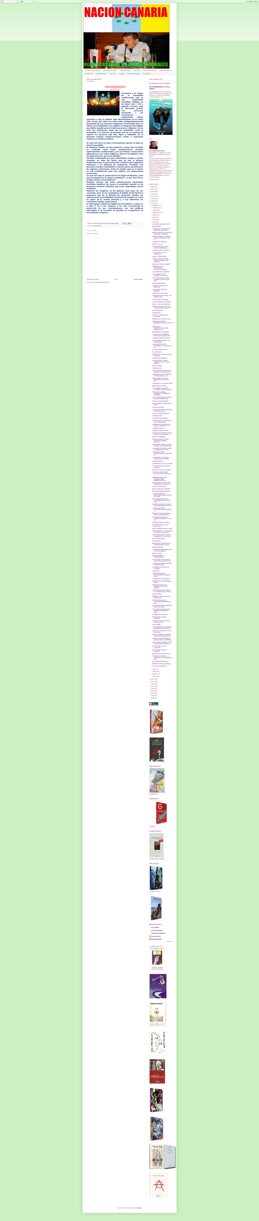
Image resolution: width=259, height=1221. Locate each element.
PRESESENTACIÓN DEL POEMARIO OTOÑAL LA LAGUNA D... (162, 323)
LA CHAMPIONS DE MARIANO (160, 272)
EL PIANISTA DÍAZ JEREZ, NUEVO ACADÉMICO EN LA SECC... (161, 449)
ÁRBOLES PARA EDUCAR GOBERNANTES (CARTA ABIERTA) (160, 586)
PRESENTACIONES (133, 74)
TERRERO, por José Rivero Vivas (161, 319)
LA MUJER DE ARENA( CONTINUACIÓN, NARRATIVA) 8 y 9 (162, 509)
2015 (152, 684)
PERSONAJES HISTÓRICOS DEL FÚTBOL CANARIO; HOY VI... (161, 425)
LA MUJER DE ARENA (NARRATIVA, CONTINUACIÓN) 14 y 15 (162, 375)
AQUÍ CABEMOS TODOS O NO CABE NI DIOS (160, 341)
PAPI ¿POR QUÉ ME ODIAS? (160, 661)
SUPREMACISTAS (157, 416)
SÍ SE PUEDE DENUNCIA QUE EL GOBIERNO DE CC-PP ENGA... (161, 535)
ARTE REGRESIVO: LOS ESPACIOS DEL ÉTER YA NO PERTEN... (162, 531)
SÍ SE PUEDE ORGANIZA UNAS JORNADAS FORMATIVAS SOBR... (161, 611)
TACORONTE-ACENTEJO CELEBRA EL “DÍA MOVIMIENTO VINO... (162, 657)
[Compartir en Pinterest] (131, 223)
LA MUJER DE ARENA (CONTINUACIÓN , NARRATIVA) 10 (162, 453)
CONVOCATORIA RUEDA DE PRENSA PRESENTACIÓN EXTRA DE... (160, 260)
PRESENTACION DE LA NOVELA (161, 664)
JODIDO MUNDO (157, 594)
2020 (152, 198)
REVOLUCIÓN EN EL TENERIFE (161, 489)
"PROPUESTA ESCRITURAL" (160, 293)
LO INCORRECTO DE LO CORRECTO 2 (159, 253)
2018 (152, 203)
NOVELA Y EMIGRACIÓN (159, 256)
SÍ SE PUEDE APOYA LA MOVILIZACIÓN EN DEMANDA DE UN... (161, 575)
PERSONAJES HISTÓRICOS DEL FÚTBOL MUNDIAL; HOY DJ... (161, 307)
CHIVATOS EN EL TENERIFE (160, 299)
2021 (152, 196)
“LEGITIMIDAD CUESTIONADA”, (161, 578)
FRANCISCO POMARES (158, 933)
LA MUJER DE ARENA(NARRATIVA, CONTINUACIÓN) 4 (162, 606)
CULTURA (137, 70)
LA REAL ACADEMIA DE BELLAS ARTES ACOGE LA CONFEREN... (162, 639)
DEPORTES (89, 74)
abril (153, 669)
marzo (154, 671)
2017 (152, 679)
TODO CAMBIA (156, 624)
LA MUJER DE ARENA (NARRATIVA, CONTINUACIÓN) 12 (162, 410)
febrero (154, 674)
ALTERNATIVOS (156, 368)
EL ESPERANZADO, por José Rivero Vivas (160, 525)
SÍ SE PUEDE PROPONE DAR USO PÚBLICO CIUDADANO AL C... (162, 433)
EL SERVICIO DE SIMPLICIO (160, 418)
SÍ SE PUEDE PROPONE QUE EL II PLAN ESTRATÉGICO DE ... (162, 398)
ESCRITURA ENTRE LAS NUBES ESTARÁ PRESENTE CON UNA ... (162, 505)
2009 (152, 698)
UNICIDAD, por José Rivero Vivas (161, 653)
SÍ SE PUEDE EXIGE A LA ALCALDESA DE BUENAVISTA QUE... (161, 602)
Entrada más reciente (93, 279)
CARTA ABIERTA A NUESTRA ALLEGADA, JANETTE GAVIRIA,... (162, 389)
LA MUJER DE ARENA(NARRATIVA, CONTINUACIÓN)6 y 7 (162, 550)
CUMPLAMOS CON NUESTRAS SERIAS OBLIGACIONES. (161, 229)
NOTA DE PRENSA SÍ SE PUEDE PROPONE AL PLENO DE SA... (161, 483)
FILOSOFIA (146, 74)
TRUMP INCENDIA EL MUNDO (160, 522)
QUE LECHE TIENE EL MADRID (161, 264)
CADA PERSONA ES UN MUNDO (161, 302)
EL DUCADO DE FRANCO (159, 666)
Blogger (139, 1208)
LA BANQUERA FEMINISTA (159, 358)
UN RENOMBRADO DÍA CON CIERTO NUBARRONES (160, 247)
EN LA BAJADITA (157, 352)
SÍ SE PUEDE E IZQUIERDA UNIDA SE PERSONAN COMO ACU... (162, 643)
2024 (152, 189)
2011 (152, 693)
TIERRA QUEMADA (157, 547)
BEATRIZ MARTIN (156, 939)
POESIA (121, 74)
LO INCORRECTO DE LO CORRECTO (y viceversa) (160, 275)
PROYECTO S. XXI (157, 244)
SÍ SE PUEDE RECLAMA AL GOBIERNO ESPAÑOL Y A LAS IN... (161, 519)
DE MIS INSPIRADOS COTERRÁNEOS (158, 556)
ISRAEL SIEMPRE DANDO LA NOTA (162, 528)
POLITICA (112, 74)
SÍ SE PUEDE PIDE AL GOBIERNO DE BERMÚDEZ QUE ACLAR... (161, 627)
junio (154, 219)
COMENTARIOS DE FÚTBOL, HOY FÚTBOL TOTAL (161, 296)
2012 (152, 691)
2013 (152, 688)
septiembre (155, 212)
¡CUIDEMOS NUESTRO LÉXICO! (161, 338)
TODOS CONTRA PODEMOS (160, 401)
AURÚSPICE (155, 571)
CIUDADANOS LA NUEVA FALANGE (162, 383)
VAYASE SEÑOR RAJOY (159, 283)
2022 (152, 194)
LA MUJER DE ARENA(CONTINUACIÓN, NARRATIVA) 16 (160, 328)
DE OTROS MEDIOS (150, 70)
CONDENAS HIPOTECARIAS (160, 430)
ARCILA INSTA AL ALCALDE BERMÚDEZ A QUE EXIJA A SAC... (160, 380)
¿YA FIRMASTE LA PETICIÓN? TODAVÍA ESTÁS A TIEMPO (160, 458)
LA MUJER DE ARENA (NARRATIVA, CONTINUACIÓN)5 (162, 564)
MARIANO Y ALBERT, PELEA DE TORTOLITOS (161, 597)
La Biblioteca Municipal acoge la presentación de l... (161, 621)
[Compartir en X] (127, 223)
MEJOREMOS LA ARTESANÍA (160, 332)
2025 (152, 187)
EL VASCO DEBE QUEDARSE (160, 413)
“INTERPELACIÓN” (157, 461)
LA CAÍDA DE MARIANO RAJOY (161, 224)
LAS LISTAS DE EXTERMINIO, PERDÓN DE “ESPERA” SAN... (161, 335)
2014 (152, 686)
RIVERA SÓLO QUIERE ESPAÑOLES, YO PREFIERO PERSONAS (161, 393)
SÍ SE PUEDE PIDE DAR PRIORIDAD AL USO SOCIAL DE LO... (162, 346)
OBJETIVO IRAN (156, 553)
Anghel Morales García (157, 151)
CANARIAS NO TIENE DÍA (159, 241)
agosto (154, 215)
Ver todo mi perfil (153, 179)
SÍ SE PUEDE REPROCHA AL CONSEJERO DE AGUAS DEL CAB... (161, 500)
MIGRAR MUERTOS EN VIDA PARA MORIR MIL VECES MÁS (162, 233)
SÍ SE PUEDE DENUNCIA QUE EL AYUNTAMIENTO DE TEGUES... (161, 590)
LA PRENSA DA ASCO (158, 428)
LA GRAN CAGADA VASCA (159, 349)
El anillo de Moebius (157, 930)
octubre (154, 210)
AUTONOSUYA (156, 313)
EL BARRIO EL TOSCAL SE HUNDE (162, 463)
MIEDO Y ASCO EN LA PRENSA (161, 304)
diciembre (155, 205)
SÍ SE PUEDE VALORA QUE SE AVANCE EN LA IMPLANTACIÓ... (162, 560)
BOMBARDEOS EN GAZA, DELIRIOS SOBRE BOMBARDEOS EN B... (159, 479)
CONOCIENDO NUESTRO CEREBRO (159, 290)
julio (153, 217)
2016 (152, 681)
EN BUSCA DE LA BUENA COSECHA (159, 617)
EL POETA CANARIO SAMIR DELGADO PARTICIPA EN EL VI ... (161, 473)
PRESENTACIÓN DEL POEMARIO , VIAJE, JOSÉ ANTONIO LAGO (162, 635)
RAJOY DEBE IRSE (157, 310)
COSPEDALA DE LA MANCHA (160, 250)
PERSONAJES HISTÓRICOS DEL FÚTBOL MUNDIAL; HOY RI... (161, 544)
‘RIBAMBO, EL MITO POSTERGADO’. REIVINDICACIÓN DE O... (160, 268)
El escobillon (155, 927)
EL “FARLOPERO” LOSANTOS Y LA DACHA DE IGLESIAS (162, 421)
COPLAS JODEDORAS (92, 70)
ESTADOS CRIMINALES (159, 437)
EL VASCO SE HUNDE (158, 538)
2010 (152, 695)
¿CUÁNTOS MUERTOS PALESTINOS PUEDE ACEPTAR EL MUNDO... (162, 495)
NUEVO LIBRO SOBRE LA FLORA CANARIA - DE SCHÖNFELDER (161, 445)
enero (154, 676)
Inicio (116, 279)
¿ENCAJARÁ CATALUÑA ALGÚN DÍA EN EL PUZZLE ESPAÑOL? (161, 371)
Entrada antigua (138, 279)
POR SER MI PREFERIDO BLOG (161, 491)
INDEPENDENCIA (165, 70)
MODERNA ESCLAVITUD (159, 386)
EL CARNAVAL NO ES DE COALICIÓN (159, 646)
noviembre (155, 208)
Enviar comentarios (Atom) (101, 282)
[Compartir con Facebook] (129, 223)
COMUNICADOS (101, 74)
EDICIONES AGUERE (110, 70)
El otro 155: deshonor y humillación (162, 470)
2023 (152, 191)
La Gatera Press (156, 936)
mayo (154, 222)
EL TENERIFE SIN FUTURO (160, 614)
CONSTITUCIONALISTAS (159, 486)
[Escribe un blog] (125, 223)
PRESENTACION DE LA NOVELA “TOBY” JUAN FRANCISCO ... (161, 514)
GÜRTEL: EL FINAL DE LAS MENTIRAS (160, 286)
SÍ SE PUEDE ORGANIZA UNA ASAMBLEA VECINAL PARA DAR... (160, 279)
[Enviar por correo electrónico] (123, 223)
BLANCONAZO (156, 541)
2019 (152, 201)
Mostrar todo (169, 941)
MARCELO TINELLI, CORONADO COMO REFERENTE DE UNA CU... (161, 238)
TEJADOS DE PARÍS (158, 407)
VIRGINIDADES (156, 226)
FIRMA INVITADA (125, 70)
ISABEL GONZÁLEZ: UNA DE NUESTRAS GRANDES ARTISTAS (160, 441)
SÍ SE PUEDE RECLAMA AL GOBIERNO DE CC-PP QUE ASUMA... (160, 362)
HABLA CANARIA (157, 366)
